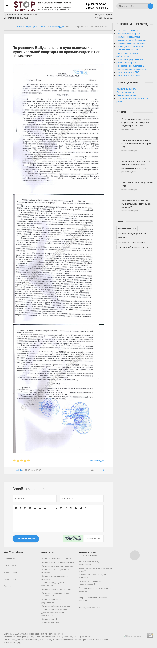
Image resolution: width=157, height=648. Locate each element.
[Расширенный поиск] (145, 6)
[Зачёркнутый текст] (30, 508)
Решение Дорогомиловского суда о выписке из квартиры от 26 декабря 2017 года (136, 124)
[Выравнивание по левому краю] (35, 508)
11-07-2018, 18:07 (33, 470)
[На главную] (8, 26)
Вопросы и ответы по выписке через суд (93, 599)
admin (19, 470)
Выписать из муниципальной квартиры (54, 577)
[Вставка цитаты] (76, 508)
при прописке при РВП (127, 72)
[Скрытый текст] (71, 508)
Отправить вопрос (26, 538)
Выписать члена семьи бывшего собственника (56, 594)
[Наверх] (135, 555)
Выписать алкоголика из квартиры (57, 559)
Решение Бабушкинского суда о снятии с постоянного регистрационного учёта (136, 166)
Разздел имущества (126, 95)
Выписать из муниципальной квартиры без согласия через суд (136, 145)
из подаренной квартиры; (129, 33)
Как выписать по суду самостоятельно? (89, 563)
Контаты (7, 586)
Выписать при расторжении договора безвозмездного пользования (54, 613)
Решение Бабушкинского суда (133, 247)
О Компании (9, 559)
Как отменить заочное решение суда (137, 186)
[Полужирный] (16, 508)
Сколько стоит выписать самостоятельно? (90, 582)
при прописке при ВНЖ (128, 75)
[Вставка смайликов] (50, 508)
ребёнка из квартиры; (127, 62)
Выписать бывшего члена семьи (56, 589)
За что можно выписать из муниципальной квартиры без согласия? (136, 205)
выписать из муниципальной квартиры (132, 235)
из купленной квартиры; (128, 37)
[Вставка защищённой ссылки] (60, 508)
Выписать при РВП (50, 619)
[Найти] (150, 6)
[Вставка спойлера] (86, 508)
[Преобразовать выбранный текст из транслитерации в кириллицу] (81, 508)
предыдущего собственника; (130, 46)
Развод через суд (125, 92)
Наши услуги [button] (48, 552)
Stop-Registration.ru (34, 634)
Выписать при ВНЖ (50, 623)
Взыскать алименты (126, 89)
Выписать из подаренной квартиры (57, 562)
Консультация (10, 572)
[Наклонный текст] (20, 508)
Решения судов (97, 461)
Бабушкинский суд (127, 228)
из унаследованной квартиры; (131, 40)
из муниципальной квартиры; (131, 43)
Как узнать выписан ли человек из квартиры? (95, 589)
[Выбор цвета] (65, 508)
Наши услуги (10, 565)
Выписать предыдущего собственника (52, 584)
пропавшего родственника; (130, 59)
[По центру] (40, 508)
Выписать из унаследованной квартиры (55, 570)
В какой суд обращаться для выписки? (92, 576)
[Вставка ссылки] (55, 508)
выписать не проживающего (132, 242)
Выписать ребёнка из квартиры (55, 606)
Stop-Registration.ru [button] (13, 552)
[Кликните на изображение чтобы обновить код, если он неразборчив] (73, 538)
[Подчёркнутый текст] (25, 508)
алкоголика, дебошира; (128, 30)
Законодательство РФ (89, 608)
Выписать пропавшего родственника (51, 601)
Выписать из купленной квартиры (57, 566)
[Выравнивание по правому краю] (45, 508)
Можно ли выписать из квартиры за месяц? (95, 569)
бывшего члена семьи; (127, 49)
